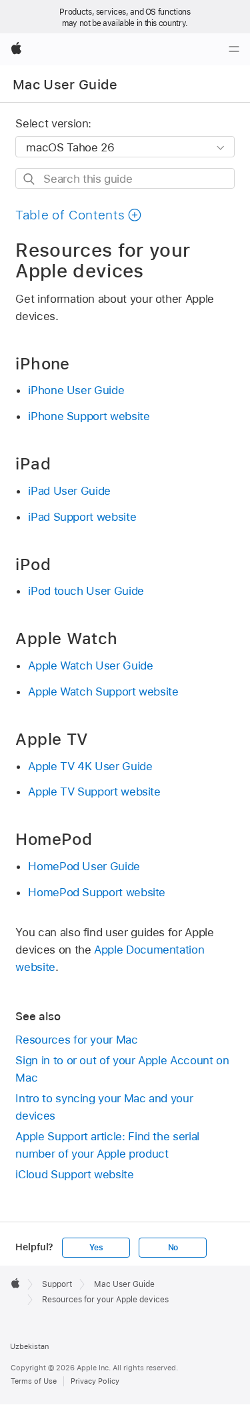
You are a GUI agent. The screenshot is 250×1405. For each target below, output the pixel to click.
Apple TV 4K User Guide (90, 766)
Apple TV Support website (94, 791)
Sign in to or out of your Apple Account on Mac (122, 1069)
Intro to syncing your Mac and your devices (104, 1107)
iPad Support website (82, 516)
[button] (78, 215)
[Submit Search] (30, 179)
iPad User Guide (69, 490)
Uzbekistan (29, 1346)
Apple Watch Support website (103, 691)
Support (57, 1284)
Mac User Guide (65, 85)
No (173, 1247)
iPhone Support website (88, 416)
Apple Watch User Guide (90, 665)
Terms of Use (34, 1381)
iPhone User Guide (76, 390)
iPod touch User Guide (86, 590)
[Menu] (234, 49)
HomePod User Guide (84, 866)
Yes (96, 1247)
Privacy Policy (95, 1381)
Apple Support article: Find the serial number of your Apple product (107, 1145)
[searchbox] (124, 178)
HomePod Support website (96, 892)
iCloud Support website (74, 1174)
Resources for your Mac (76, 1039)
